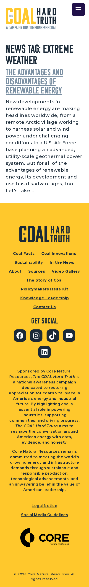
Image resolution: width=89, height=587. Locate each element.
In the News (62, 262)
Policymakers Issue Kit (44, 289)
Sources (36, 271)
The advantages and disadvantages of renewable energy (34, 81)
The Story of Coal (44, 280)
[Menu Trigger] (78, 9)
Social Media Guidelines (44, 515)
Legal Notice (44, 506)
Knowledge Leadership (44, 298)
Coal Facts (23, 253)
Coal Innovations (58, 253)
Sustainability (29, 262)
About (15, 271)
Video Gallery (66, 271)
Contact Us (44, 307)
